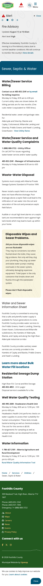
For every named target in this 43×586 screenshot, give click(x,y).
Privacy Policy (11, 532)
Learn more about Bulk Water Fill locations (18, 365)
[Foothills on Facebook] (2, 544)
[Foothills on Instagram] (11, 544)
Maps (7, 516)
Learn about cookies (18, 574)
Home (4, 473)
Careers (8, 520)
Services (15, 473)
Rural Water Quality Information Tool (18, 462)
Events (8, 528)
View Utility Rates (22, 131)
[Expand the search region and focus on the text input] (30, 5)
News (7, 524)
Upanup (24, 562)
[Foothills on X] (7, 544)
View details (28, 53)
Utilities (27, 473)
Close (35, 581)
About (8, 513)
